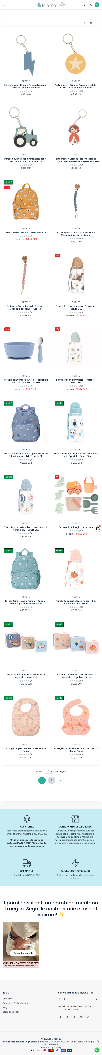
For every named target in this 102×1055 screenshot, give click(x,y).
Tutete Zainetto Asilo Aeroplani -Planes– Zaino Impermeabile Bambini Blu (26, 455)
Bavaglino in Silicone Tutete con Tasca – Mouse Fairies (76, 750)
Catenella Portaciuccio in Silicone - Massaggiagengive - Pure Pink (26, 307)
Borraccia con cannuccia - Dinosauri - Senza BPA (76, 307)
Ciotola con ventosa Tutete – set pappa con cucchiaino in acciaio (26, 381)
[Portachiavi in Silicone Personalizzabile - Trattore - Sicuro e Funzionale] (26, 128)
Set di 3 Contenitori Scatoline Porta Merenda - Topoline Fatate (76, 676)
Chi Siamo (8, 998)
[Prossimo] (60, 780)
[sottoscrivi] (96, 999)
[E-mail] (81, 1017)
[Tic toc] (74, 1017)
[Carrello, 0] (91, 4)
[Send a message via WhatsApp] (97, 1050)
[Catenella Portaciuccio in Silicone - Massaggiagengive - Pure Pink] (26, 275)
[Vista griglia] (91, 23)
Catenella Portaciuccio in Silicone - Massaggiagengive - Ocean (76, 234)
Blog (5, 1007)
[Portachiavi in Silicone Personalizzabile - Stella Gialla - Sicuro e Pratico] (76, 54)
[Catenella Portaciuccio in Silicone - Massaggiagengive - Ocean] (76, 201)
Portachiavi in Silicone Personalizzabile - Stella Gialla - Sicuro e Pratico (76, 86)
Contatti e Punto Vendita (15, 1003)
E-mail (62, 999)
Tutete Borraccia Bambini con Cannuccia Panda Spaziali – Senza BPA (76, 455)
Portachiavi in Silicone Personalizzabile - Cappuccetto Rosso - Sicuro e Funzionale (76, 160)
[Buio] (97, 4)
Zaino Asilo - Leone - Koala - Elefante (26, 232)
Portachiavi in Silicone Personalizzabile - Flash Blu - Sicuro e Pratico (25, 86)
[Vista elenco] (85, 23)
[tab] (4, 75)
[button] (4, 5)
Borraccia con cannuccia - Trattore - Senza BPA (76, 381)
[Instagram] (67, 1017)
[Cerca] (85, 4)
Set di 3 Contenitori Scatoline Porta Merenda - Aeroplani (26, 676)
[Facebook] (60, 1017)
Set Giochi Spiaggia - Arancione (76, 527)
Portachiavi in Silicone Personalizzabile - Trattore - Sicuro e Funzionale (25, 160)
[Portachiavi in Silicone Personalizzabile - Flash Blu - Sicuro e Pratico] (26, 54)
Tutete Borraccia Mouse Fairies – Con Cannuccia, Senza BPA (76, 602)
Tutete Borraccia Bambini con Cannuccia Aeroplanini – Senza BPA (26, 528)
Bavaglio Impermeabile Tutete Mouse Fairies (26, 750)
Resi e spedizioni (11, 1012)
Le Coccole (54, 1038)
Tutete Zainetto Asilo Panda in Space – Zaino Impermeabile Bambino (26, 602)
